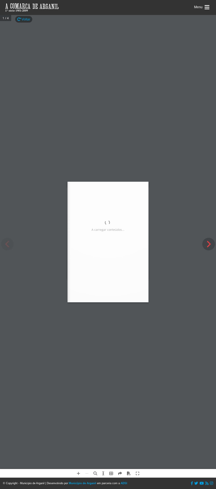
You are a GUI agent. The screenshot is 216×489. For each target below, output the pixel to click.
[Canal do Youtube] (202, 483)
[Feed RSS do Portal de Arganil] (206, 483)
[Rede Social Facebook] (192, 483)
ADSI (124, 483)
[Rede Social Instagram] (211, 483)
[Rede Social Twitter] (196, 483)
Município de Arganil (82, 483)
